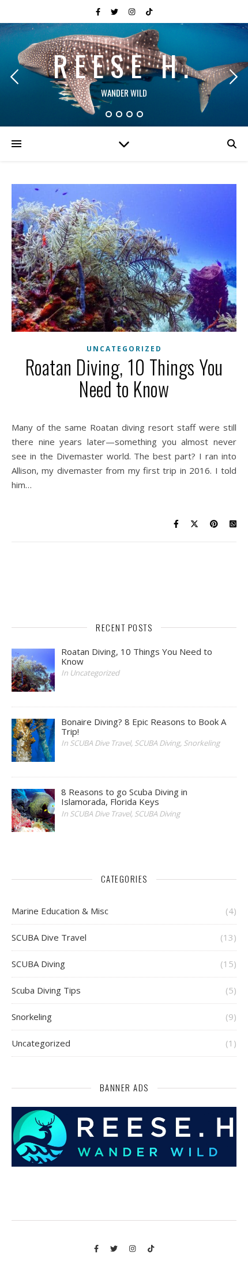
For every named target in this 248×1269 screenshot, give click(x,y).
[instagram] (133, 11)
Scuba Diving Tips (46, 990)
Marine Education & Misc (60, 911)
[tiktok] (149, 11)
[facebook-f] (99, 11)
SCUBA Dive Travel (49, 937)
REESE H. (124, 65)
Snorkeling (32, 1016)
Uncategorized (124, 349)
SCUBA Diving (38, 963)
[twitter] (115, 11)
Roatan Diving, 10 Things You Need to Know (124, 378)
